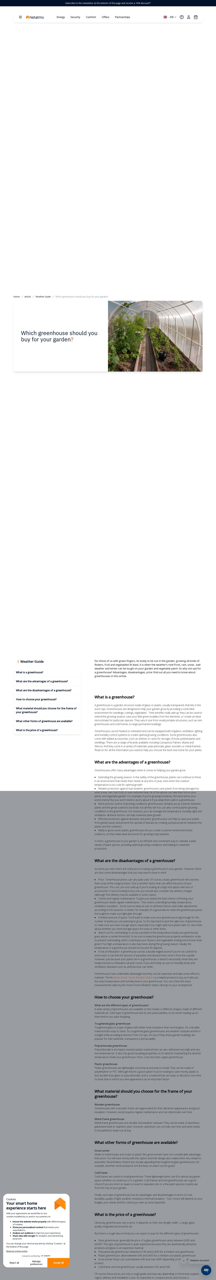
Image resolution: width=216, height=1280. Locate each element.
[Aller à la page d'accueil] (40, 17)
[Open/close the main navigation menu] (20, 17)
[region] (108, 3)
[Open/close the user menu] (189, 17)
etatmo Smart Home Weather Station (133, 977)
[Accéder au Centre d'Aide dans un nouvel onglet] (182, 17)
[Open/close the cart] (195, 17)
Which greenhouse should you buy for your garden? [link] (82, 296)
